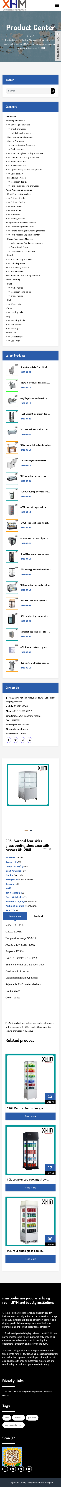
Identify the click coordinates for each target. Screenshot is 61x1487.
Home (29, 36)
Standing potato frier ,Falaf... (34, 367)
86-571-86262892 (19, 711)
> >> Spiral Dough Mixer (17, 247)
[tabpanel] (28, 795)
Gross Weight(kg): (14, 897)
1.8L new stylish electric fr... (33, 460)
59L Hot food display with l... (34, 600)
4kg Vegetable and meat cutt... (35, 398)
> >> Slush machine (15, 271)
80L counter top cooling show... (28, 1179)
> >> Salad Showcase (16, 161)
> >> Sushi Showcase (16, 165)
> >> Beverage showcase (18, 124)
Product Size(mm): (15, 901)
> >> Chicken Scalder (16, 198)
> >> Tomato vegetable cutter (20, 226)
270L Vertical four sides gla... (26, 1108)
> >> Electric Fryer (14, 336)
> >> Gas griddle (14, 324)
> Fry (8, 316)
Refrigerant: (11, 879)
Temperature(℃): (14, 866)
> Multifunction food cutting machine (23, 275)
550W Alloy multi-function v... (35, 382)
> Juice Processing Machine (19, 259)
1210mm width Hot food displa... (35, 445)
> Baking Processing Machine (19, 239)
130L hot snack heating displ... (34, 522)
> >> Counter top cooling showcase (22, 157)
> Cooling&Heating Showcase (19, 137)
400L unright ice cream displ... (35, 413)
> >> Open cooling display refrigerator (24, 169)
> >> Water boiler (14, 304)
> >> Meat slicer (13, 210)
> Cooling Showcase (15, 141)
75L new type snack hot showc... (36, 569)
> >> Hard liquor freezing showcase (22, 185)
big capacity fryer (13, 1424)
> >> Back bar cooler (15, 149)
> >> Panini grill (13, 328)
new (7, 1417)
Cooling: (9, 875)
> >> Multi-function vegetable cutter (23, 234)
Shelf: (8, 888)
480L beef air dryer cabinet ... (34, 507)
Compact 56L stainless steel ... (35, 631)
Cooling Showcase (30, 40)
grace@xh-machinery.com (23, 715)
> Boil (8, 300)
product (18, 1417)
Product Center (12, 40)
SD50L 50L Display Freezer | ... (35, 491)
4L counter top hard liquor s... (34, 538)
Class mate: (11, 883)
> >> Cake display (14, 173)
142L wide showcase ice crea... (34, 429)
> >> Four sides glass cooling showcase (24, 153)
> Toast (9, 308)
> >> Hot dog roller (15, 312)
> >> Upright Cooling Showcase (20, 145)
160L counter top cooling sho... (35, 585)
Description (15, 916)
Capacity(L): (11, 862)
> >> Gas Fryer (13, 340)
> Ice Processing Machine (17, 267)
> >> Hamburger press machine (21, 251)
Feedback (38, 916)
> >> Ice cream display (16, 181)
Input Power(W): (13, 870)
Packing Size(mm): (14, 905)
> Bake (9, 283)
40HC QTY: (10, 910)
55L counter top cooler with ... (35, 616)
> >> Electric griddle (15, 320)
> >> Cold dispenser (15, 263)
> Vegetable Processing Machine (21, 222)
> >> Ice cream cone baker (18, 291)
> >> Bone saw (13, 214)
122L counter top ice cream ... (34, 476)
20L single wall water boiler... (34, 662)
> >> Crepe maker (14, 295)
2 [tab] (30, 830)
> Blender (10, 255)
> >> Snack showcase (16, 128)
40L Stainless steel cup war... (34, 647)
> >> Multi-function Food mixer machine (24, 243)
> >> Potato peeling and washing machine (25, 230)
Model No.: (10, 857)
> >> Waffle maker (14, 287)
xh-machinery (17, 729)
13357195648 (17, 706)
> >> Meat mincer (14, 206)
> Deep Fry (11, 332)
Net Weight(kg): (13, 892)
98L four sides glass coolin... (25, 1251)
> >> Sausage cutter (15, 218)
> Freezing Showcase (16, 177)
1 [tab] (25, 830)
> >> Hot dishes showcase (18, 133)
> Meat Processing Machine (18, 194)
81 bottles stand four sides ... (34, 554)
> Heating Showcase (15, 120)
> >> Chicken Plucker (16, 202)
